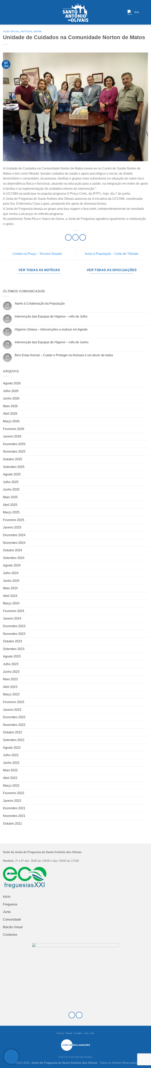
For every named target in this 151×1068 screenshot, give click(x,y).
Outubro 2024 (12, 550)
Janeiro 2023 (12, 709)
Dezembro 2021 (14, 808)
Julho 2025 (10, 482)
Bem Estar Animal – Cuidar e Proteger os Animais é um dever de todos (64, 355)
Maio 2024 (10, 588)
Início (6, 896)
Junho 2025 (11, 489)
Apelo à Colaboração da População (40, 303)
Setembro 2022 (13, 740)
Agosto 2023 (12, 656)
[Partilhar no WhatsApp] (68, 237)
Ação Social (11, 31)
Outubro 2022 (12, 732)
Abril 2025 (10, 504)
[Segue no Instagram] (79, 1015)
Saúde (38, 31)
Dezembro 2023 (14, 626)
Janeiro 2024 (12, 618)
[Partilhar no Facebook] (75, 237)
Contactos (10, 934)
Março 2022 (11, 785)
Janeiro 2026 (12, 436)
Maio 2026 (10, 406)
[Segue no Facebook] (72, 1015)
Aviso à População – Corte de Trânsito (112, 254)
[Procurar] (146, 12)
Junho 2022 (11, 762)
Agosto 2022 (12, 747)
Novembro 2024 (14, 542)
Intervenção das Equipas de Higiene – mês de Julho (51, 316)
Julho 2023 (10, 664)
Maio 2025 (10, 497)
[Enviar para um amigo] (82, 237)
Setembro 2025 (13, 467)
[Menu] (5, 12)
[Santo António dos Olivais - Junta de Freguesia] (75, 12)
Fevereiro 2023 (13, 702)
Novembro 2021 (14, 816)
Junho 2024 (11, 580)
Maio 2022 (10, 770)
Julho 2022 (10, 755)
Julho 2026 (10, 391)
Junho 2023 (11, 671)
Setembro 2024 (13, 558)
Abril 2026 (10, 413)
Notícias (26, 31)
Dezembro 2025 (14, 444)
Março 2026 (11, 421)
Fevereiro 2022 (13, 793)
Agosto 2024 (12, 565)
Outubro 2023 (12, 641)
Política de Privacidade (75, 1057)
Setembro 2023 (13, 649)
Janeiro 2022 (12, 800)
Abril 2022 (10, 778)
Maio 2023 (10, 679)
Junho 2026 (11, 398)
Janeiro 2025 (12, 527)
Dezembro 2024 (14, 535)
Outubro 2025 (12, 459)
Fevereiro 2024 (13, 611)
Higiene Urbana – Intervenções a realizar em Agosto (51, 329)
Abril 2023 (10, 687)
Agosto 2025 (12, 474)
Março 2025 (11, 512)
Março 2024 (11, 603)
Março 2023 (11, 694)
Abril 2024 (10, 596)
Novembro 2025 (14, 451)
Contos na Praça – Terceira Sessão (37, 254)
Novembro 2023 (14, 633)
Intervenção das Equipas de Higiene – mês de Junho (51, 342)
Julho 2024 (10, 573)
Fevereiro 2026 (13, 429)
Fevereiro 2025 (13, 520)
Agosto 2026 (12, 383)
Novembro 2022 (14, 724)
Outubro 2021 (12, 823)
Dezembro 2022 (14, 717)
